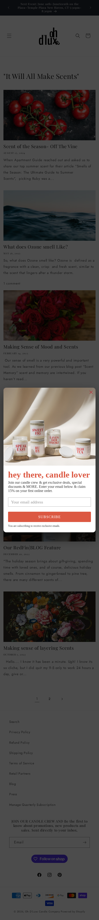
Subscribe (49, 517)
